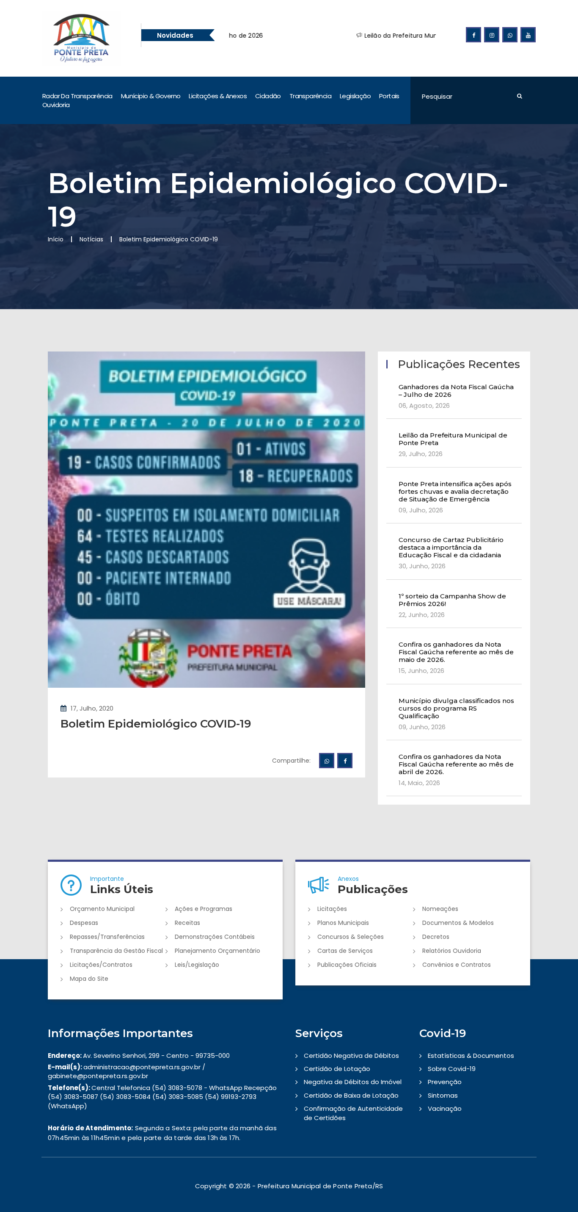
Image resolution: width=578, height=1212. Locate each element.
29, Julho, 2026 (421, 453)
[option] (419, 35)
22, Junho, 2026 (422, 614)
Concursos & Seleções (350, 937)
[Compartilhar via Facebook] (344, 760)
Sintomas (443, 1095)
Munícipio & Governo (151, 95)
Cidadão (268, 95)
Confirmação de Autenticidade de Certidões (353, 1113)
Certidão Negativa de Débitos (351, 1055)
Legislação (355, 95)
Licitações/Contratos (101, 964)
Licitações (332, 909)
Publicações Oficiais (347, 964)
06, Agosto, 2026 (424, 405)
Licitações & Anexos (218, 95)
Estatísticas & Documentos (471, 1055)
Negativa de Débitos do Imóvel (353, 1081)
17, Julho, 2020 (92, 708)
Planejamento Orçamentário (217, 950)
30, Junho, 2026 (422, 566)
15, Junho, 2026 (421, 670)
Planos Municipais (343, 923)
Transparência (310, 95)
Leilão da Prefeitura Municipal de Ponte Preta (378, 35)
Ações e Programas (203, 909)
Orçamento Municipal (102, 909)
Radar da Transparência (77, 95)
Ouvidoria (56, 104)
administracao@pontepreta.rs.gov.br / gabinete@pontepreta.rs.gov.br (126, 1071)
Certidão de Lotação (337, 1068)
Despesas (84, 923)
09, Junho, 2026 (422, 726)
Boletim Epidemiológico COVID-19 (156, 724)
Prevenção (445, 1081)
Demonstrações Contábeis (215, 937)
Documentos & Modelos (458, 923)
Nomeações (440, 909)
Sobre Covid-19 (452, 1068)
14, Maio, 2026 (419, 782)
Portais (389, 95)
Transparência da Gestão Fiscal (116, 950)
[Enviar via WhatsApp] (326, 760)
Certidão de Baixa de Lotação (351, 1095)
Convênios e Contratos (456, 964)
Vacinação (445, 1108)
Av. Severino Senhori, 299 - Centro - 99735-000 (139, 1055)
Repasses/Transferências (107, 937)
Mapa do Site (89, 978)
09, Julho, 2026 (421, 510)
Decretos (435, 937)
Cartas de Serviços (345, 950)
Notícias (91, 239)
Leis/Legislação (197, 964)
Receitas (187, 923)
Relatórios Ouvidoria (451, 950)
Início (55, 239)
